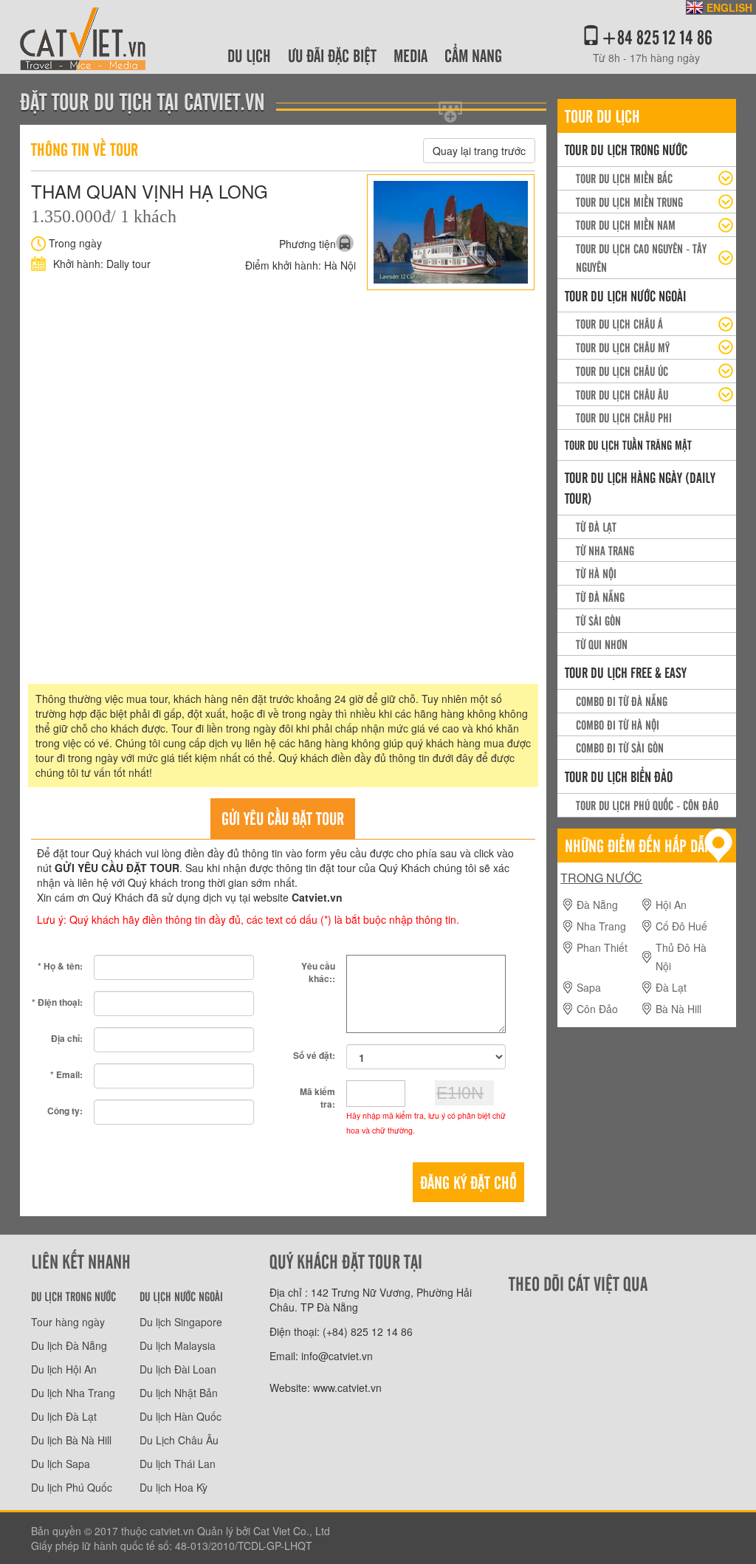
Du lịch (249, 55)
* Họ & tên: (60, 966)
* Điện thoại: (57, 1002)
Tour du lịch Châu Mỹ (623, 347)
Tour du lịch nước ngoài (625, 295)
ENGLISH (729, 7)
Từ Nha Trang (605, 550)
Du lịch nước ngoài (181, 1296)
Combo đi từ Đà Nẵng (621, 701)
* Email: (66, 1074)
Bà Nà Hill (678, 1008)
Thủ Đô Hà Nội (681, 956)
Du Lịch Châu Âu (179, 1440)
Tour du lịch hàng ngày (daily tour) (640, 487)
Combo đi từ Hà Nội (617, 724)
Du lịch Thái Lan (178, 1463)
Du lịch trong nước (73, 1296)
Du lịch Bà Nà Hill (71, 1440)
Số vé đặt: (314, 1055)
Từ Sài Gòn (598, 620)
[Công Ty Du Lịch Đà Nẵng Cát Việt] (82, 35)
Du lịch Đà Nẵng (69, 1345)
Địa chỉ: (67, 1038)
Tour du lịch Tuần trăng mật (628, 444)
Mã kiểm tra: (317, 1098)
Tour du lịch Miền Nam (626, 224)
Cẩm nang (473, 55)
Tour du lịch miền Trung (629, 201)
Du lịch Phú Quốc (71, 1487)
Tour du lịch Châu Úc (622, 371)
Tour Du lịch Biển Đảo (619, 776)
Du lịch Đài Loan (178, 1369)
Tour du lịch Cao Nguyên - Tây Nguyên (641, 257)
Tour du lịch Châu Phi (624, 417)
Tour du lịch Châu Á (619, 323)
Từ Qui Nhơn (602, 644)
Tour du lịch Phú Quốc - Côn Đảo (647, 805)
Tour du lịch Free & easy (626, 672)
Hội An (671, 904)
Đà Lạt (671, 987)
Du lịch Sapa (60, 1463)
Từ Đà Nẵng (600, 597)
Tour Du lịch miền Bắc (624, 178)
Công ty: (65, 1110)
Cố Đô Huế (681, 926)
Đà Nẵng (597, 904)
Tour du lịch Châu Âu (622, 394)
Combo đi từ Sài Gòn (620, 747)
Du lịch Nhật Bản (179, 1392)
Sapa (589, 987)
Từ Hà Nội (596, 573)
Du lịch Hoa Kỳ (173, 1487)
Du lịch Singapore (181, 1321)
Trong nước (601, 878)
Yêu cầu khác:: (318, 972)
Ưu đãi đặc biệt (332, 55)
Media (410, 55)
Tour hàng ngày (68, 1321)
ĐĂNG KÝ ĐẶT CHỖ (468, 1181)
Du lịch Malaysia (178, 1345)
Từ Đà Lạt (596, 526)
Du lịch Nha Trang (73, 1392)
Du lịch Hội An (64, 1369)
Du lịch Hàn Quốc (180, 1416)
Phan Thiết (602, 947)
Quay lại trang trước (479, 150)
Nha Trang (601, 926)
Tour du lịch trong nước (626, 149)
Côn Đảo (597, 1008)
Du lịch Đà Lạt (64, 1416)
